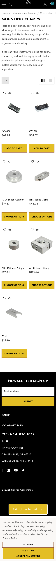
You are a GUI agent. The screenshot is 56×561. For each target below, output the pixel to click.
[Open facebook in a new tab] (2, 470)
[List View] (50, 80)
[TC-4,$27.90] (14, 313)
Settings (28, 544)
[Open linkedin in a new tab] (9, 470)
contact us (7, 56)
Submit (28, 401)
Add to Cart (14, 148)
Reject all (28, 550)
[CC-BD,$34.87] (41, 108)
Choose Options (14, 216)
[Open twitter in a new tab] (23, 470)
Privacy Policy (9, 538)
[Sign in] (45, 4)
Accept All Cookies (28, 555)
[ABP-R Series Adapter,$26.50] (14, 245)
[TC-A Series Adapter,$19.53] (14, 176)
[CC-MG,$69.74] (14, 108)
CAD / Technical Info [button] (28, 509)
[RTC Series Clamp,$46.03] (41, 176)
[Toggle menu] (4, 4)
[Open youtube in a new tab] (16, 470)
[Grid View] (43, 80)
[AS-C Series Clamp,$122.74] (41, 245)
